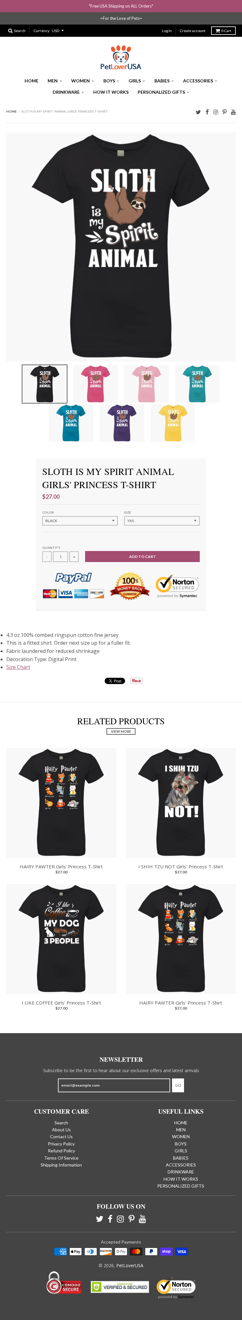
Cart (226, 30)
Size (127, 512)
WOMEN (80, 80)
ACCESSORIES (198, 80)
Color (48, 512)
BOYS (109, 80)
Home (11, 111)
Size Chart (18, 667)
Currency (41, 30)
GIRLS (135, 80)
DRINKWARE (66, 92)
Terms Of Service (61, 1158)
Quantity (51, 547)
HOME (31, 80)
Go (178, 1085)
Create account (192, 30)
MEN (53, 80)
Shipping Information (61, 1164)
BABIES (162, 80)
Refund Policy (61, 1150)
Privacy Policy (61, 1143)
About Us (61, 1129)
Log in (167, 30)
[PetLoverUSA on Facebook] (207, 111)
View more (121, 731)
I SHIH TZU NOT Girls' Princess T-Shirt (180, 866)
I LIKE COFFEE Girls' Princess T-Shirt (61, 1003)
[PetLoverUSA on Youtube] (233, 111)
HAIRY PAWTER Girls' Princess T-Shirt (61, 866)
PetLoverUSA (129, 1265)
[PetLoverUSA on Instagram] (215, 111)
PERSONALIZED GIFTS (161, 92)
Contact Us (61, 1136)
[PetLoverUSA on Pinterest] (224, 111)
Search (61, 1122)
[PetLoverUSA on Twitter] (198, 111)
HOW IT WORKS (111, 92)
